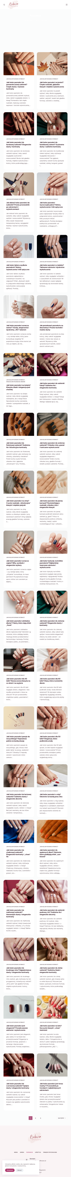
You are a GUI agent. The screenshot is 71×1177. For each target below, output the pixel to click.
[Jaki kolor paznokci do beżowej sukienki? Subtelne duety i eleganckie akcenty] (19, 775)
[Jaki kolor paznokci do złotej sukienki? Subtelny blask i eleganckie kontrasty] (52, 949)
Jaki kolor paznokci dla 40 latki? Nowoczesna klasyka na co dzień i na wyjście (18, 681)
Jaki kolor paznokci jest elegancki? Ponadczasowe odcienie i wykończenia (17, 1028)
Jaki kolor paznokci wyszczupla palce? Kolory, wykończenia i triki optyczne (51, 205)
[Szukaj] (4, 4)
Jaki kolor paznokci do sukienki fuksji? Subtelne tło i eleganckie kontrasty (52, 385)
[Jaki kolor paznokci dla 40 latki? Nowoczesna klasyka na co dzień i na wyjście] (19, 660)
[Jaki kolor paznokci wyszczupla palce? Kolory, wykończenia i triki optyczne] (52, 184)
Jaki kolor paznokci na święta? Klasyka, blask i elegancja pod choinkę (18, 387)
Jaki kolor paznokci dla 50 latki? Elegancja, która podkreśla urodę (50, 739)
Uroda (22, 1152)
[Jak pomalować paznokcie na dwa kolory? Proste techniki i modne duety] (52, 306)
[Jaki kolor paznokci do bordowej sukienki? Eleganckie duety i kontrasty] (19, 123)
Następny (61, 1118)
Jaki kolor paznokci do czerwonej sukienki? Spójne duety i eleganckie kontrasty (17, 1086)
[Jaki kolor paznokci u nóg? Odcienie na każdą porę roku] (52, 775)
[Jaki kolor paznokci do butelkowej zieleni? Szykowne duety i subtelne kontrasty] (52, 123)
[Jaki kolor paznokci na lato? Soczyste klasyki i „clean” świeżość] (52, 1007)
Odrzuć (19, 1170)
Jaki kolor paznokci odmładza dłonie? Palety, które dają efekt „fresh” (18, 623)
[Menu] (66, 4)
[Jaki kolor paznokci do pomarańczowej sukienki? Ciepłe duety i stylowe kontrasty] (19, 63)
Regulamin (42, 1170)
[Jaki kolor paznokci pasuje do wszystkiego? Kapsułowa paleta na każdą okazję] (19, 717)
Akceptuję (10, 1170)
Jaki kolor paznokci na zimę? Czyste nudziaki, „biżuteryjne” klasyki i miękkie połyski (18, 503)
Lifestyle (38, 1152)
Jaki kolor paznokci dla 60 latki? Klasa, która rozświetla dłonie (51, 681)
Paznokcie (29, 1152)
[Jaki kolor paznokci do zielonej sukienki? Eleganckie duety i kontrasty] (52, 602)
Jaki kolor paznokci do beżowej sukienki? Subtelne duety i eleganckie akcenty (18, 796)
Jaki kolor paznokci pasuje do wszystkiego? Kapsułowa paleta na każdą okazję (18, 739)
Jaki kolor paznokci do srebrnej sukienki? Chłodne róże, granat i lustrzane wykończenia (52, 445)
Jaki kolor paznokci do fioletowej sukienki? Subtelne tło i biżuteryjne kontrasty (18, 445)
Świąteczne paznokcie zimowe (15, 381)
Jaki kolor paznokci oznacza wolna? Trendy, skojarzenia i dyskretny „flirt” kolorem (17, 327)
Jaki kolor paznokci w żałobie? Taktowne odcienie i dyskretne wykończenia (52, 267)
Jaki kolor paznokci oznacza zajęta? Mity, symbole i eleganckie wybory (17, 563)
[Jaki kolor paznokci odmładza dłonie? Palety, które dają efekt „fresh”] (19, 602)
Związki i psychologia (50, 1152)
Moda (16, 1152)
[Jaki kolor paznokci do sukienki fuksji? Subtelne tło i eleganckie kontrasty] (52, 364)
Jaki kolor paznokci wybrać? (15, 79)
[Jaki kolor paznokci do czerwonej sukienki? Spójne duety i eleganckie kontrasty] (19, 1065)
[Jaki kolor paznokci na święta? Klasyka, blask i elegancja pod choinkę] (19, 364)
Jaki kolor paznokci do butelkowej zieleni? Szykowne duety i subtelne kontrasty (52, 144)
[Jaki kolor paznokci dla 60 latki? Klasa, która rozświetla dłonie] (52, 660)
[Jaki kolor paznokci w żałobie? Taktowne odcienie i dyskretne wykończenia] (52, 246)
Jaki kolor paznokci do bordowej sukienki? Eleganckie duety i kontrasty (18, 144)
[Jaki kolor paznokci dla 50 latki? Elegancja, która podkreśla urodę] (52, 717)
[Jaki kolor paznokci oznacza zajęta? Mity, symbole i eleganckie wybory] (19, 542)
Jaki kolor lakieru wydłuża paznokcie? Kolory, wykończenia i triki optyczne (17, 267)
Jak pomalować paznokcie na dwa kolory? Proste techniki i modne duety (51, 327)
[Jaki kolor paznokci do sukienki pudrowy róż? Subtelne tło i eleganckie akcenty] (52, 891)
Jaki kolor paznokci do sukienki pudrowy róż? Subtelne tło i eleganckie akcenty (52, 912)
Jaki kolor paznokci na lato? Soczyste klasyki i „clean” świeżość (51, 1028)
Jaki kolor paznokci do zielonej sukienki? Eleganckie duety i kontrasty (52, 623)
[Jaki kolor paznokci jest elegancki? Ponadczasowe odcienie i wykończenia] (19, 1007)
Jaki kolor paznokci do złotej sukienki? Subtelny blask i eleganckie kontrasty (51, 970)
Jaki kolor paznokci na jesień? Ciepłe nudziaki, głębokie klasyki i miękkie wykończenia (52, 84)
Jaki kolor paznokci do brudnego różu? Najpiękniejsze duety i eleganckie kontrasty (18, 970)
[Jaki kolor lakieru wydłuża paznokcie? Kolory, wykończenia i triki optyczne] (19, 246)
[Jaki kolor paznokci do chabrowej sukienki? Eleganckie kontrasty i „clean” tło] (19, 831)
